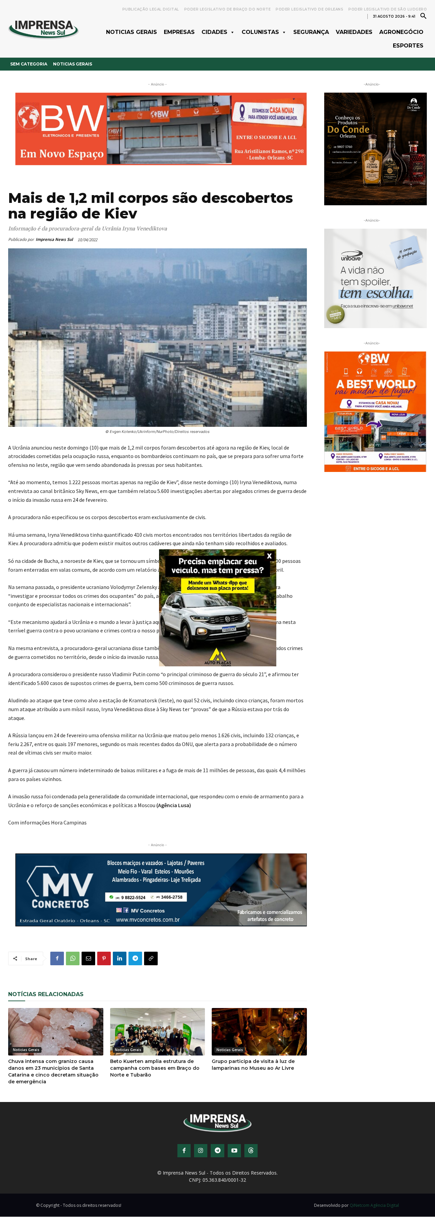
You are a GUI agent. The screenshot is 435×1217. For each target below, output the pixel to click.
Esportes (408, 45)
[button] (423, 15)
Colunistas (260, 32)
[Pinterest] (104, 958)
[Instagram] (200, 1150)
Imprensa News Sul (54, 239)
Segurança (311, 32)
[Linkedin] (119, 958)
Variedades (354, 32)
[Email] (88, 958)
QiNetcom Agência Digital (374, 1205)
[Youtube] (234, 1150)
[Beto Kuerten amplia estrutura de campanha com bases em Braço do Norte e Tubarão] (157, 1032)
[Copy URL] (151, 958)
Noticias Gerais (131, 32)
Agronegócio (401, 32)
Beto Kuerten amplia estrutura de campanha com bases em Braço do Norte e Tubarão (154, 1068)
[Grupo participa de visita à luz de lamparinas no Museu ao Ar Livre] (259, 1032)
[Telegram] (135, 958)
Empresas (179, 32)
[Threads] (251, 1150)
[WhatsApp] (73, 958)
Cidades (214, 32)
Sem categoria (28, 63)
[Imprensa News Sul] (43, 28)
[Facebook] (57, 958)
